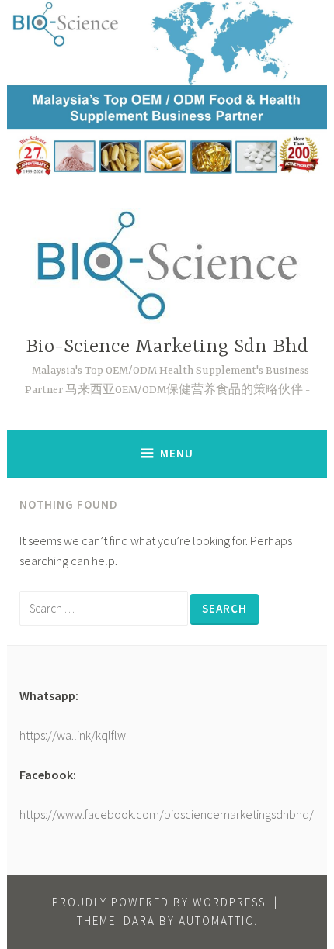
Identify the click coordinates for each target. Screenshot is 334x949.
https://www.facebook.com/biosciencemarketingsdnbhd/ (166, 814)
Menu (176, 453)
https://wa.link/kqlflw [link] (72, 735)
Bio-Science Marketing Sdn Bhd (167, 347)
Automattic (216, 920)
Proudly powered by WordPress (159, 902)
